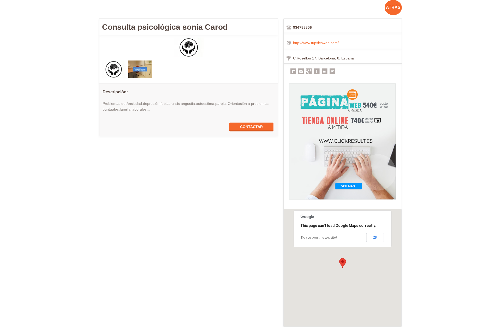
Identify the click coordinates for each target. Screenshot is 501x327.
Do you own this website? (319, 237)
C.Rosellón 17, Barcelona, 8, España (323, 58)
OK (375, 237)
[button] (342, 263)
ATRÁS (393, 7)
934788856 (302, 27)
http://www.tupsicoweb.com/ (316, 43)
